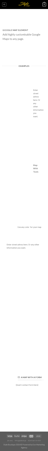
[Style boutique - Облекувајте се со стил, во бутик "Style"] (24, 4)
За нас (10, 441)
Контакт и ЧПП (34, 441)
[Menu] (4, 4)
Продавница (20, 441)
